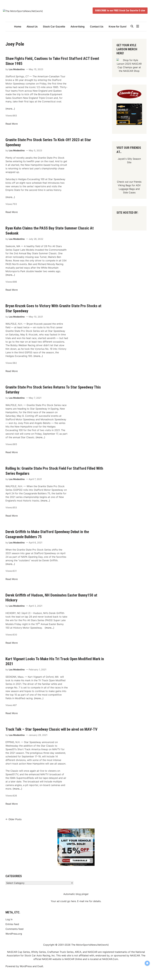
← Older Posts (13, 819)
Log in (8, 919)
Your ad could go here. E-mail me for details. (76, 901)
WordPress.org (13, 933)
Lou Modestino (17, 69)
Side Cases (129, 192)
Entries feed (12, 924)
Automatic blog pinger (76, 894)
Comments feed (14, 928)
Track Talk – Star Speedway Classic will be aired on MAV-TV (51, 729)
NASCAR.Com (110, 959)
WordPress (26, 966)
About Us (32, 26)
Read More (11, 123)
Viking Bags (124, 185)
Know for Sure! (117, 26)
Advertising (78, 26)
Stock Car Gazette (54, 26)
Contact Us (96, 26)
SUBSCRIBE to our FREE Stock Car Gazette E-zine (120, 10)
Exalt (40, 966)
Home (17, 26)
